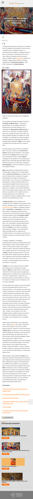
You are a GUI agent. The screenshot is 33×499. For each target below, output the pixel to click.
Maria (13, 324)
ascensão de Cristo (7, 207)
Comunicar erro (7, 417)
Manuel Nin (19, 58)
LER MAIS (5, 438)
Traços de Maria (6, 407)
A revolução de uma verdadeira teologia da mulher (16, 394)
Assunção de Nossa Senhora (10, 398)
